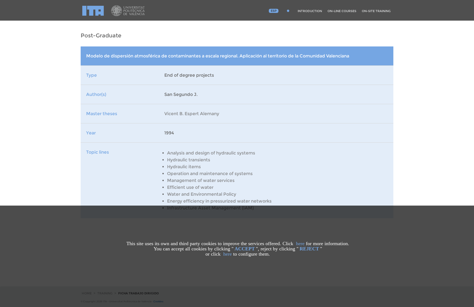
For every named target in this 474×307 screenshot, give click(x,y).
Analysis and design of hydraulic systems (211, 153)
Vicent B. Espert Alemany (191, 113)
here (300, 243)
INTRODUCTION (310, 11)
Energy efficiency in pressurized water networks (219, 201)
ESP (274, 11)
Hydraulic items (184, 166)
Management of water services (201, 180)
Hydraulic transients (188, 159)
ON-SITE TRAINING (376, 11)
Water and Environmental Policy (201, 194)
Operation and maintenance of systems (210, 173)
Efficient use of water (190, 187)
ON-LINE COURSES (342, 11)
